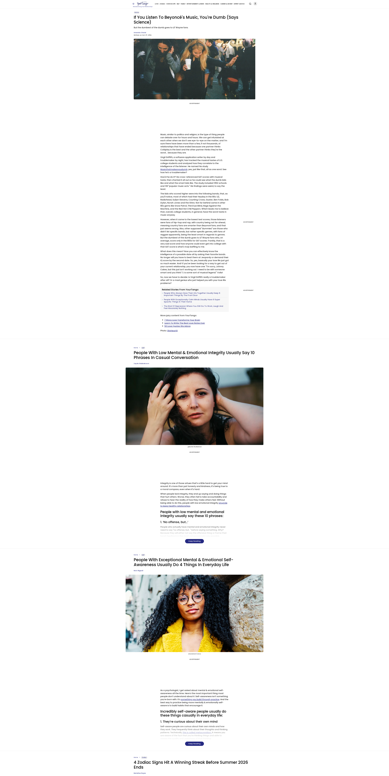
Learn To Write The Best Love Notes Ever (184, 323)
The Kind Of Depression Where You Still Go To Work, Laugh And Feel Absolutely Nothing (193, 307)
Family (183, 4)
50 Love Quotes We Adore (177, 326)
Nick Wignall (138, 571)
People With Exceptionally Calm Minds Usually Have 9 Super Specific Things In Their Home (192, 300)
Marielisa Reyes (140, 773)
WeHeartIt (172, 330)
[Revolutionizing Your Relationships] (143, 4)
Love (156, 4)
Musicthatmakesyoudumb (173, 169)
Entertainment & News (195, 4)
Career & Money (226, 4)
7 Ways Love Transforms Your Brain (182, 320)
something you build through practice (200, 699)
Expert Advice (239, 4)
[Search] (249, 3)
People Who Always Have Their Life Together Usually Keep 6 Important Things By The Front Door (192, 294)
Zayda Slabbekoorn (141, 364)
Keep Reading (194, 541)
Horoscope (170, 4)
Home (137, 12)
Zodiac (162, 4)
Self (178, 4)
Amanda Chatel (140, 33)
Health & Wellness (212, 4)
